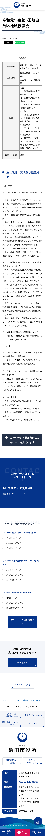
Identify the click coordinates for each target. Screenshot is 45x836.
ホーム (5, 700)
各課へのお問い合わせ (33, 761)
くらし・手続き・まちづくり (28, 700)
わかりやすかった (14, 570)
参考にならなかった (15, 608)
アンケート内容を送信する (22, 622)
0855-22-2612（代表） (29, 782)
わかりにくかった (14, 580)
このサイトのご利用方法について (11, 715)
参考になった (12, 598)
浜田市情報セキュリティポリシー (11, 723)
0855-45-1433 (18, 494)
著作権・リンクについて (33, 715)
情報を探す (23, 662)
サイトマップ (34, 723)
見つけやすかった (14, 538)
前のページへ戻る (22, 685)
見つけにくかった (14, 548)
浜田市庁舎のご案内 (12, 761)
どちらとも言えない (15, 543)
